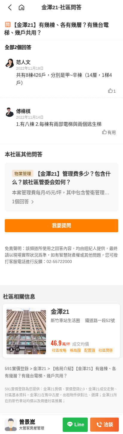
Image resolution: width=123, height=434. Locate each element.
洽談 (108, 424)
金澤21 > (41, 368)
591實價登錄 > (18, 368)
